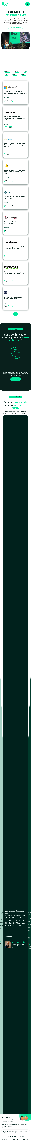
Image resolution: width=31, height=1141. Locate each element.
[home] (6, 4)
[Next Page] (15, 314)
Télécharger (15, 379)
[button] (27, 4)
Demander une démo (15, 27)
